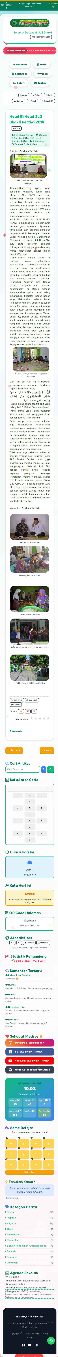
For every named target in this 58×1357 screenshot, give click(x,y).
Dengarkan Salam (42, 37)
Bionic (50, 95)
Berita (10, 1212)
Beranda (21, 64)
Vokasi (44, 73)
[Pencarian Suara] (43, 769)
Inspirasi (11, 1217)
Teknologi (12, 1257)
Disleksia (44, 943)
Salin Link (17, 700)
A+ (12, 943)
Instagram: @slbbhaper (29, 1042)
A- (19, 943)
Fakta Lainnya (12, 1198)
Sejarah (11, 1251)
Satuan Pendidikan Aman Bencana (26, 1245)
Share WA (32, 700)
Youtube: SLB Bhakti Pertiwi (32, 1060)
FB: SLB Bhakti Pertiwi (28, 1051)
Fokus (37, 95)
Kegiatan (11, 1223)
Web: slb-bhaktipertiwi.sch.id (33, 1069)
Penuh (33, 101)
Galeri (20, 82)
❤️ (27, 711)
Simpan (16, 705)
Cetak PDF (48, 101)
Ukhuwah (12, 1262)
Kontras (30, 943)
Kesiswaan (21, 73)
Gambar (20, 101)
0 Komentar (38, 141)
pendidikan (12, 1234)
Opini (9, 1229)
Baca (17, 128)
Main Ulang (29, 1172)
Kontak (41, 82)
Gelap (24, 95)
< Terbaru (14, 750)
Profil (43, 64)
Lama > (47, 750)
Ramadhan (12, 1240)
